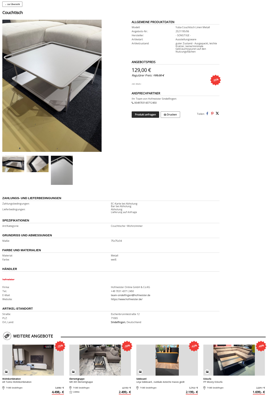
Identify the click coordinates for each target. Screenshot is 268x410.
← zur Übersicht (12, 4)
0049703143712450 (145, 102)
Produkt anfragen (145, 114)
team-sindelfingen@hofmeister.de (130, 295)
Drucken (171, 114)
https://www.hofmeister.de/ (127, 299)
